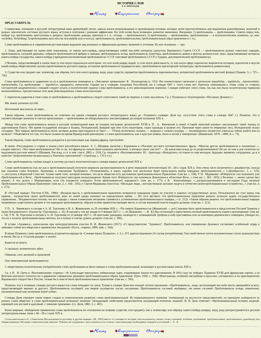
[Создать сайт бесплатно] (130, 335)
